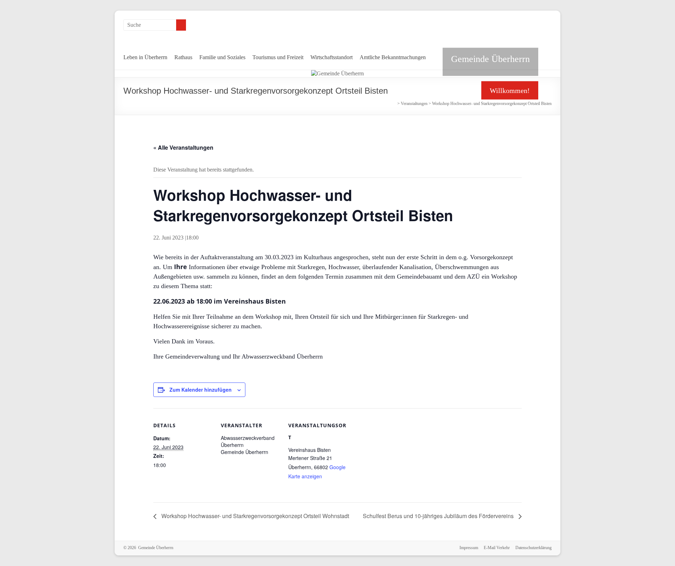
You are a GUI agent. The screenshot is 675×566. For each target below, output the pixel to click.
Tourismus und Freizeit (277, 57)
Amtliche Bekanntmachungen (393, 57)
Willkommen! (510, 90)
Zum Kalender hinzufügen (200, 389)
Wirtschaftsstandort (331, 57)
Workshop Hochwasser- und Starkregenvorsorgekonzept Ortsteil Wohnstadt (254, 516)
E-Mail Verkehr (497, 547)
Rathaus (183, 57)
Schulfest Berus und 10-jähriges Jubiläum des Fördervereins (439, 516)
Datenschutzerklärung (533, 547)
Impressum (468, 547)
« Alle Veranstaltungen (183, 147)
